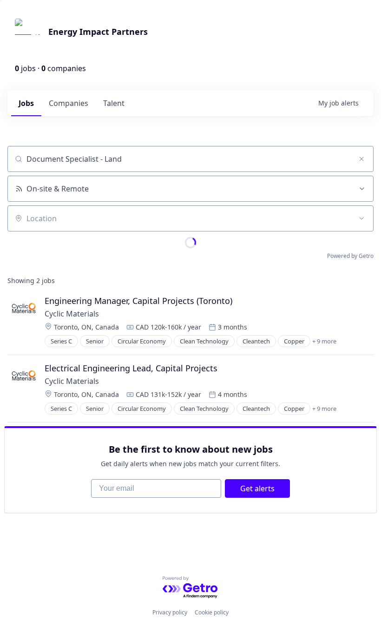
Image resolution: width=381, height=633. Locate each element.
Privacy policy (169, 612)
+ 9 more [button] (324, 341)
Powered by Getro (350, 256)
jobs (26, 103)
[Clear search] (361, 159)
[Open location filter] (361, 218)
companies (68, 103)
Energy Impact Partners (98, 31)
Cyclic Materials (72, 314)
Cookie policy (212, 612)
